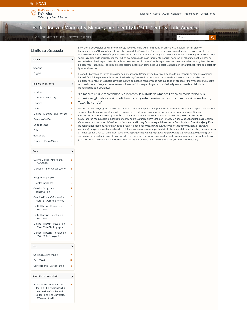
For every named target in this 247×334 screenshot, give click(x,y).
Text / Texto (39, 260)
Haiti (36, 108)
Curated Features (53, 37)
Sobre (156, 13)
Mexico (37, 92)
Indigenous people (43, 177)
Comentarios (208, 13)
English (37, 73)
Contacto (176, 13)
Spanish (37, 68)
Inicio (35, 37)
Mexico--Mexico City (44, 97)
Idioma (36, 59)
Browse (74, 37)
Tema (35, 151)
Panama (37, 103)
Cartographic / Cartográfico (48, 265)
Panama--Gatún (42, 119)
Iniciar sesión (191, 13)
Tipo (34, 246)
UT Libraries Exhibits (52, 14)
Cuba (36, 130)
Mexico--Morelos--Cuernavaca (50, 114)
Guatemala (39, 135)
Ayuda (165, 13)
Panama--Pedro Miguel (45, 141)
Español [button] (144, 13)
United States (40, 124)
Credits (86, 37)
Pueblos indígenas (43, 183)
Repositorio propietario (45, 276)
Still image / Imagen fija (45, 255)
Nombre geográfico (43, 83)
